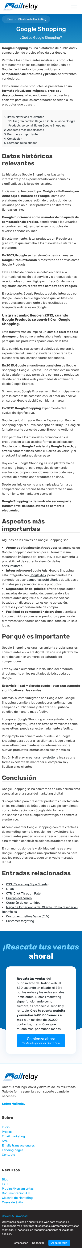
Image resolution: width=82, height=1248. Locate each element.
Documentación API (16, 1193)
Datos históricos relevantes (24, 117)
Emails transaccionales (18, 1145)
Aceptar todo (59, 1243)
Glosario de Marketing (32, 19)
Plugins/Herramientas (18, 1188)
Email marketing (13, 1136)
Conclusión (13, 138)
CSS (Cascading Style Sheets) (27, 884)
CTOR (10, 889)
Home (9, 19)
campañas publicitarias (43, 579)
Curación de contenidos (23, 902)
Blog (5, 1179)
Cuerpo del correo (19, 898)
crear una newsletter (41, 757)
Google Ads (38, 575)
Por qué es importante (21, 134)
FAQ (5, 1184)
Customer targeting (20, 921)
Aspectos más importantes (24, 130)
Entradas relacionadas (20, 143)
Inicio (6, 1127)
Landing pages (12, 1150)
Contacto (8, 1154)
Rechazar (38, 1243)
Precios (7, 1132)
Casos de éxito (12, 1202)
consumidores (12, 566)
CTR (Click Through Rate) (23, 893)
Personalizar (20, 1243)
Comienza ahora (41, 1040)
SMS (5, 1141)
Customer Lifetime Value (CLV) (27, 916)
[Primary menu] (73, 7)
